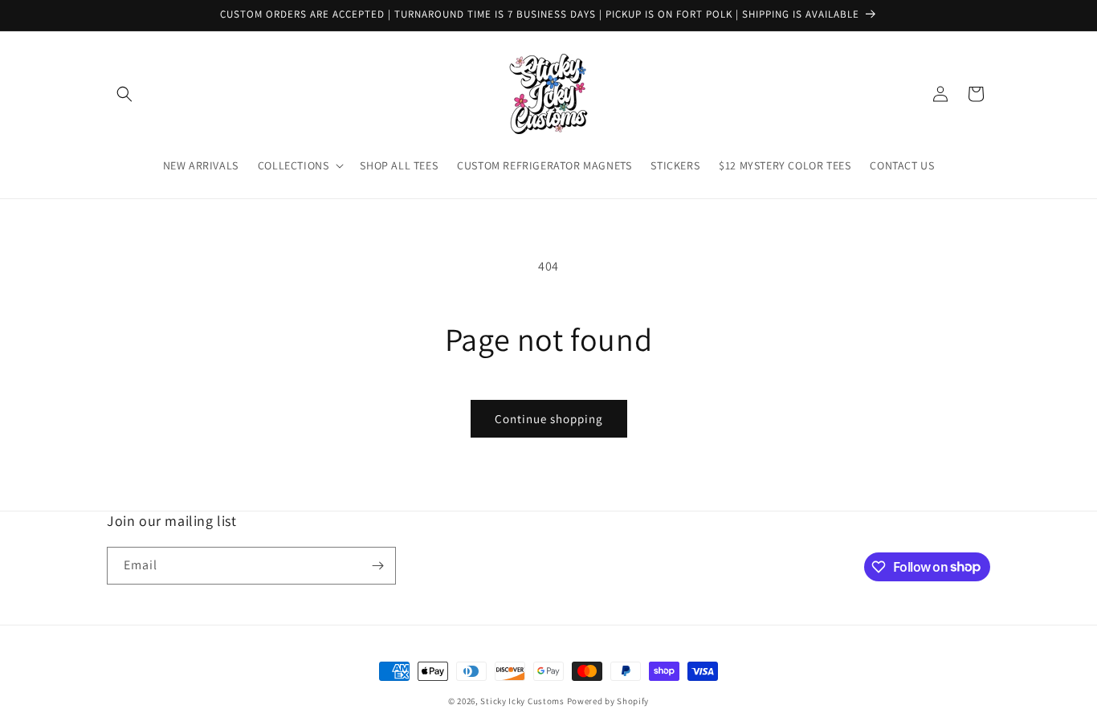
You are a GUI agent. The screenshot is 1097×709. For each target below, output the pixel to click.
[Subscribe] (377, 566)
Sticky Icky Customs (522, 701)
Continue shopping (549, 418)
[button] (124, 94)
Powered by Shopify (608, 701)
